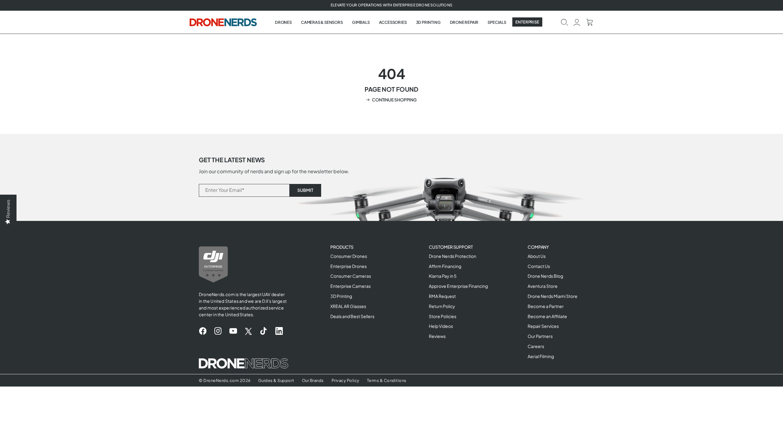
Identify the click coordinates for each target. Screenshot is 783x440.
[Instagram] (217, 331)
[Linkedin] (279, 331)
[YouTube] (233, 331)
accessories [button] (393, 22)
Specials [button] (497, 22)
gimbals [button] (361, 22)
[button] (564, 22)
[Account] (577, 22)
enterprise (527, 22)
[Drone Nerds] (224, 22)
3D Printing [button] (428, 22)
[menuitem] (283, 22)
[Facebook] (202, 331)
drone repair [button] (464, 22)
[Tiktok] (263, 331)
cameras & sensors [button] (322, 22)
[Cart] (589, 22)
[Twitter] (248, 331)
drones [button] (283, 22)
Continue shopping (394, 99)
